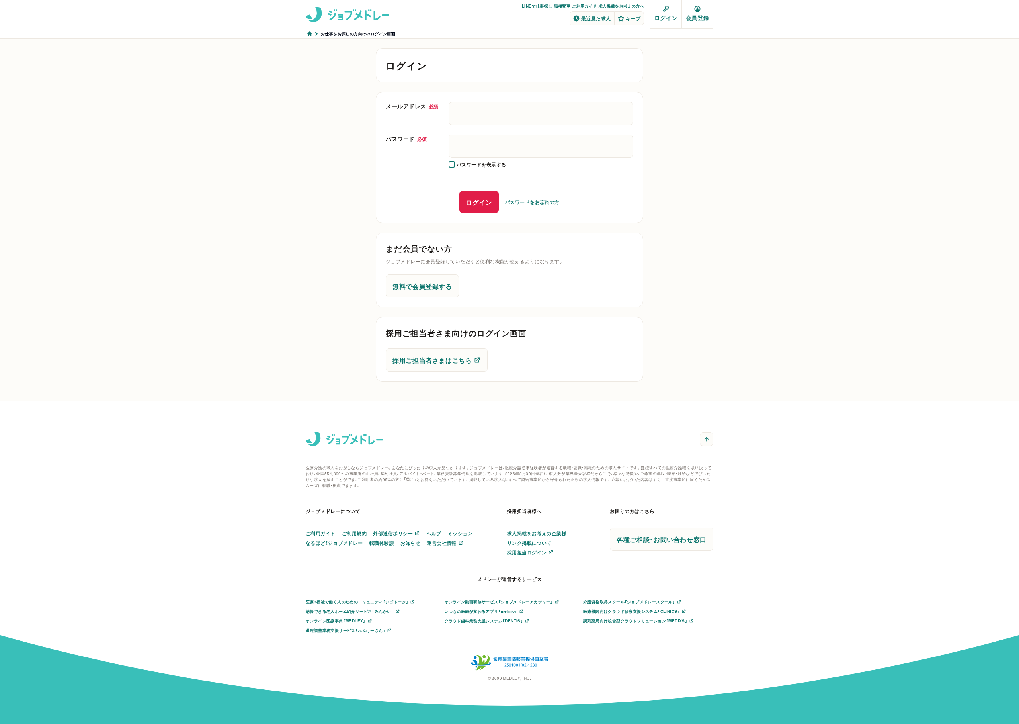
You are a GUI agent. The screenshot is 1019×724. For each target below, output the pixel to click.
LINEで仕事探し (537, 6)
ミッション (460, 533)
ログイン (665, 18)
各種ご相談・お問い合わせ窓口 (662, 539)
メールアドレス (412, 106)
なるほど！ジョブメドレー (334, 542)
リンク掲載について (529, 542)
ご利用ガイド (584, 6)
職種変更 (562, 6)
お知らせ (410, 542)
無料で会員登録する (422, 286)
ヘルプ (433, 533)
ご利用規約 (354, 533)
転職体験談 (381, 542)
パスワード (406, 139)
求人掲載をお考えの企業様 (537, 533)
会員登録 (697, 18)
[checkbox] (477, 164)
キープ (633, 18)
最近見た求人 (596, 18)
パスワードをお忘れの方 (532, 201)
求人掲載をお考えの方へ (621, 6)
